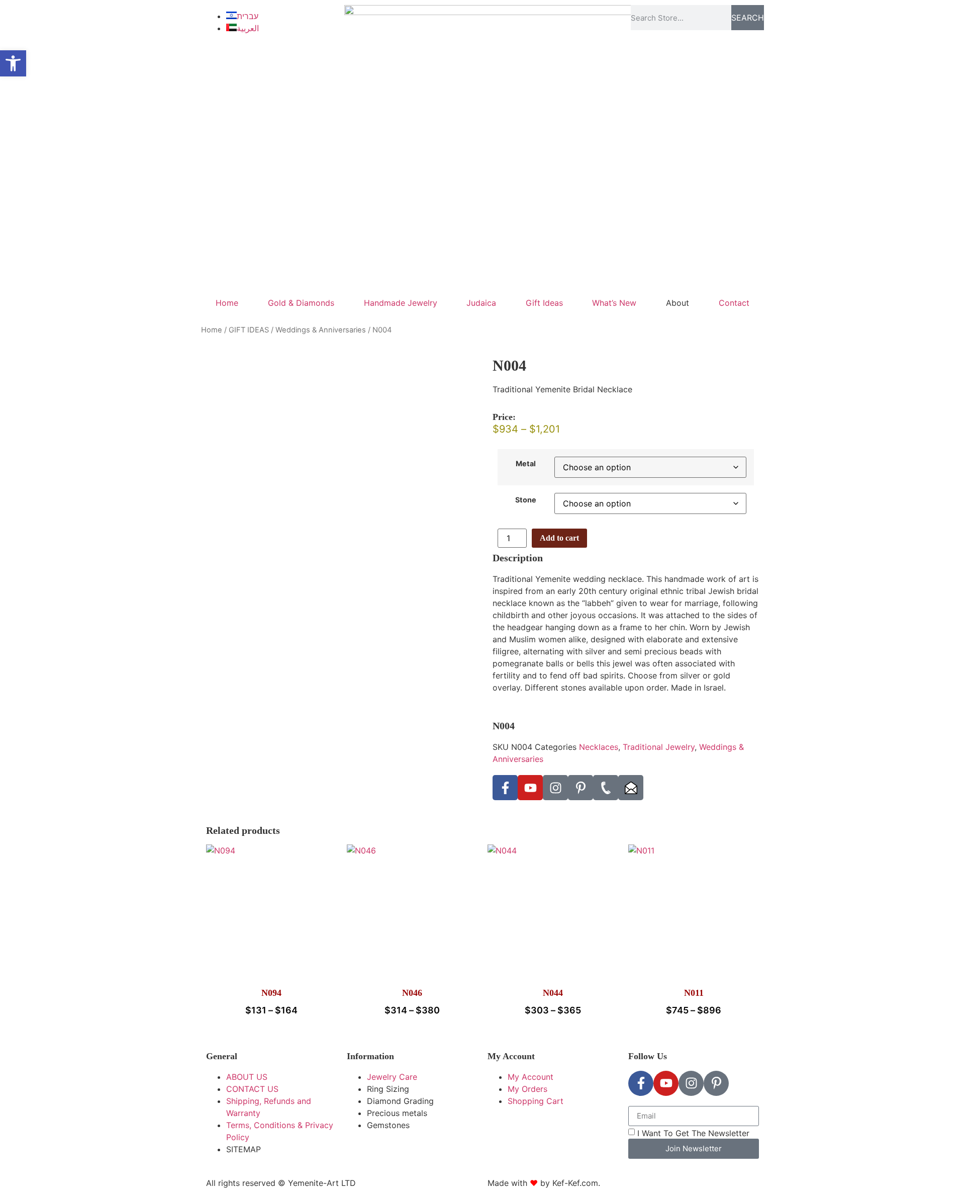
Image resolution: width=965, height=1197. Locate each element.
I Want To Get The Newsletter (693, 1133)
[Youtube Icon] (530, 787)
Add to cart (559, 538)
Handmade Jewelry (400, 303)
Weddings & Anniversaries (320, 329)
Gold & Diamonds (301, 303)
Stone (525, 499)
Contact (734, 303)
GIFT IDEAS (249, 329)
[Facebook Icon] (505, 787)
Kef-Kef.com (575, 1183)
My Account (511, 1056)
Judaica (481, 303)
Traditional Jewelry (659, 747)
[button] (13, 63)
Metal (526, 463)
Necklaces (598, 747)
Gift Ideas (544, 303)
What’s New (614, 303)
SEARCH (747, 18)
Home (227, 303)
